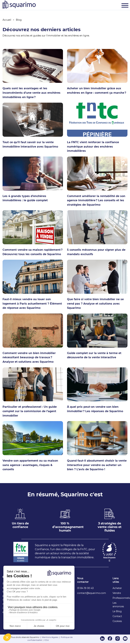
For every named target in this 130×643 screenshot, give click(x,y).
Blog (19, 19)
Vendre (117, 593)
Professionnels (121, 597)
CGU (46, 640)
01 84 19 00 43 (85, 588)
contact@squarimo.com (91, 593)
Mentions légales (50, 637)
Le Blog (117, 611)
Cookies (117, 621)
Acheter (117, 588)
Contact (117, 616)
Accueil (7, 19)
